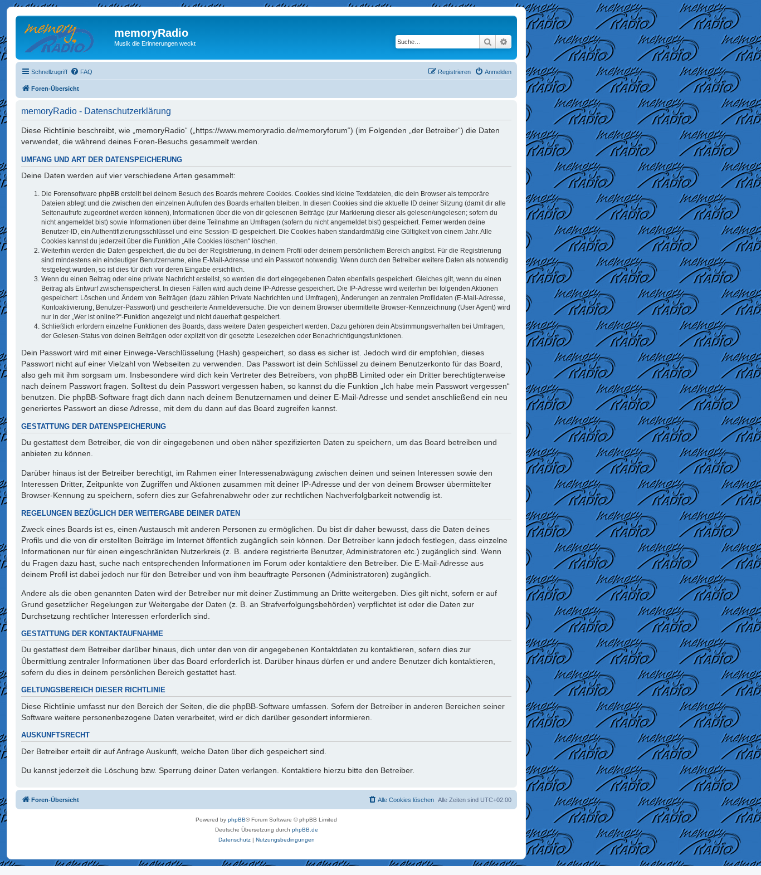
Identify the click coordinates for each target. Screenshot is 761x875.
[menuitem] (81, 72)
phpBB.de (305, 830)
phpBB (237, 820)
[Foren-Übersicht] (66, 36)
